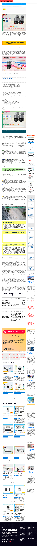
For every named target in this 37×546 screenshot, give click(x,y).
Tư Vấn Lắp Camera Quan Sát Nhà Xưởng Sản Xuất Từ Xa (31, 450)
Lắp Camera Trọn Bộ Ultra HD (31, 258)
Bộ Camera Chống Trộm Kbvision (31, 255)
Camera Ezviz (31, 538)
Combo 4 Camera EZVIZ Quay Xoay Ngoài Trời (19, 416)
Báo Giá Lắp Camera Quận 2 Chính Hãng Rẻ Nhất (31, 427)
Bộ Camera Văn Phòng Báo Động (23, 542)
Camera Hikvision (30, 535)
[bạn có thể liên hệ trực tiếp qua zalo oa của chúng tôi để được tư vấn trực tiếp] (2, 541)
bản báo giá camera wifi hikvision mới (30, 234)
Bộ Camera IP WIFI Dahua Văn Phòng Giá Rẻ (31, 159)
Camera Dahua (31, 530)
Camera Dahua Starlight (20, 3)
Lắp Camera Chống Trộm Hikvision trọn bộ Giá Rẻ (30, 262)
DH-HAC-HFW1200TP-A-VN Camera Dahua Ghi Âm (18, 473)
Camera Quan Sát (5, 3)
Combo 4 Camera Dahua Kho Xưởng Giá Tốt (19, 434)
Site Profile (10, 541)
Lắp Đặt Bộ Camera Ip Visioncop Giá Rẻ (31, 268)
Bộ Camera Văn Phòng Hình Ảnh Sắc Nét (23, 539)
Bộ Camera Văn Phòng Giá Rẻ (23, 536)
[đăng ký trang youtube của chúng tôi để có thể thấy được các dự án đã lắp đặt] (6, 541)
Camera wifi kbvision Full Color (31, 244)
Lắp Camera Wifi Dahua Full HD (30, 232)
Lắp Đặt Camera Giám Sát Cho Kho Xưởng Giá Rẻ (31, 403)
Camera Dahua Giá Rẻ (12, 3)
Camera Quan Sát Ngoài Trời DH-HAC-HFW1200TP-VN (8, 473)
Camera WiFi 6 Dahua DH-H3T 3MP (31, 188)
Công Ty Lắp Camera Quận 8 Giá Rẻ (12, 354)
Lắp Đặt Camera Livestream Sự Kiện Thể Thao (31, 380)
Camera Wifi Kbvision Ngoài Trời (30, 250)
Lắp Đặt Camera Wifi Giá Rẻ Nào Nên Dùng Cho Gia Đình (31, 472)
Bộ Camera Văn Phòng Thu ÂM (23, 534)
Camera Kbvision (30, 533)
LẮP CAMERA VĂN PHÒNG (6, 1)
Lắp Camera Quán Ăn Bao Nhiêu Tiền (31, 328)
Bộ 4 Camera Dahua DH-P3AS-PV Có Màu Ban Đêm (31, 144)
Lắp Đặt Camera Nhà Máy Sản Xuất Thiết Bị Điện (14, 351)
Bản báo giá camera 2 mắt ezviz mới (30, 205)
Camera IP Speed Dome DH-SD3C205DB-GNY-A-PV (12, 6)
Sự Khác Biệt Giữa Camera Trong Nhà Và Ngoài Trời (31, 353)
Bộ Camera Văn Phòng (23, 531)
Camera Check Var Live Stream (30, 215)
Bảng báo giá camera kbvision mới (30, 212)
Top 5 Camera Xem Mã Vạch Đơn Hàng (31, 221)
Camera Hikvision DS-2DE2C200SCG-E (6, 391)
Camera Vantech (30, 541)
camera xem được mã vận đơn (31, 203)
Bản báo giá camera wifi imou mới (30, 228)
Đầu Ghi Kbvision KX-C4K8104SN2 (6, 374)
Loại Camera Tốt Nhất (30, 209)
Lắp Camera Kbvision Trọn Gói (31, 265)
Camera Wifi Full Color (30, 238)
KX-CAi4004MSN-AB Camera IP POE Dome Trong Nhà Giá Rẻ (19, 374)
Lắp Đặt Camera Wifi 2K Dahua (30, 247)
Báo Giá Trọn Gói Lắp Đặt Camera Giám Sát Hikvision (31, 282)
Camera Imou (31, 537)
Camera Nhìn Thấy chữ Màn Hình (31, 200)
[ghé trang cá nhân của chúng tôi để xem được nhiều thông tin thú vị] (4, 541)
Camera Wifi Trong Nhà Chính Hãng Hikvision (30, 241)
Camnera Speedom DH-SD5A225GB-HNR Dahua (18, 391)
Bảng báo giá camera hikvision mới (30, 218)
